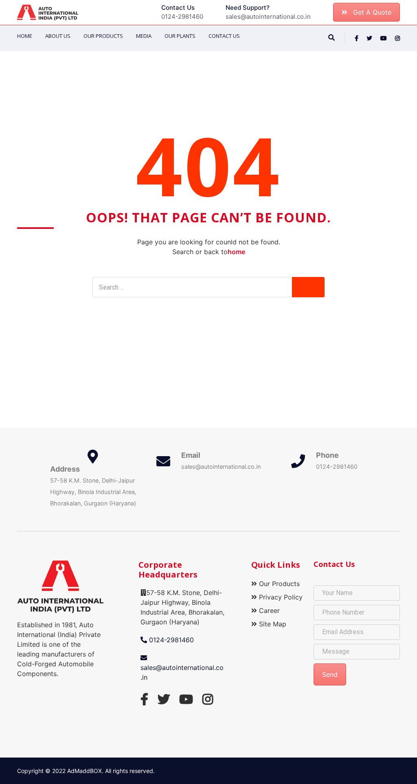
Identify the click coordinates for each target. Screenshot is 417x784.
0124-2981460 (170, 640)
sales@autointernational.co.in (182, 672)
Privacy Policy (280, 597)
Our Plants (180, 36)
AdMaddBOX (84, 770)
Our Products (103, 36)
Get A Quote (372, 12)
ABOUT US (57, 36)
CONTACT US (224, 36)
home (236, 252)
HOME (24, 36)
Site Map (271, 624)
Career (268, 610)
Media (143, 36)
